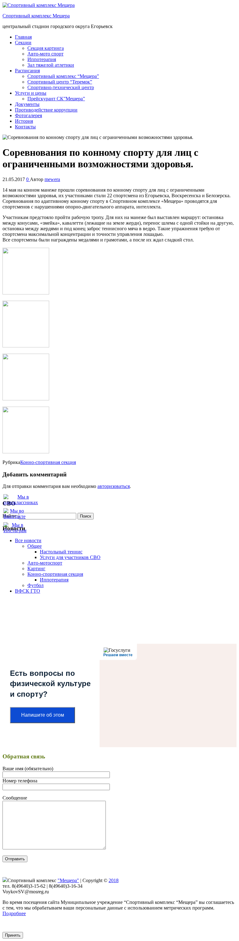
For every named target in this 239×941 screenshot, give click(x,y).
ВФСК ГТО (27, 591)
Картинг (36, 568)
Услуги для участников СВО (70, 557)
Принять (13, 935)
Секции (23, 42)
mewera (52, 179)
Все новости (28, 540)
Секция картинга (45, 48)
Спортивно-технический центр (60, 87)
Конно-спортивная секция (48, 462)
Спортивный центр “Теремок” (59, 81)
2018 (114, 880)
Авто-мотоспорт (44, 563)
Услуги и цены (30, 93)
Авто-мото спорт (45, 53)
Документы (27, 104)
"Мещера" (68, 880)
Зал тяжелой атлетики (50, 65)
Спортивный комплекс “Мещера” (63, 76)
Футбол (35, 585)
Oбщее (34, 546)
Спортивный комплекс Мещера (36, 15)
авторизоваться (113, 486)
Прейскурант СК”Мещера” (56, 98)
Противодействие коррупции (46, 109)
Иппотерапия (41, 59)
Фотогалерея (28, 115)
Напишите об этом (42, 715)
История (24, 121)
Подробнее (14, 913)
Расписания (27, 70)
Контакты (25, 126)
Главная (23, 37)
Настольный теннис (61, 551)
